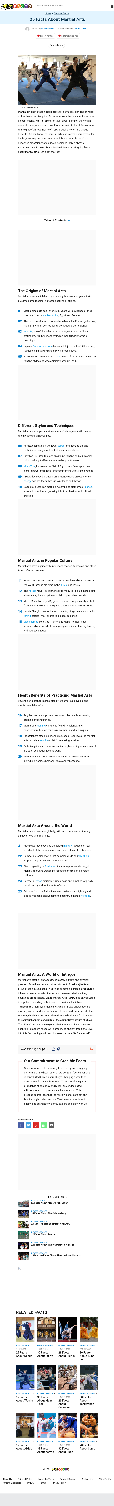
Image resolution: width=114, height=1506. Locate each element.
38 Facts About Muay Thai (44, 1401)
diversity (23, 1011)
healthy (43, 740)
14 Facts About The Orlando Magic (49, 1213)
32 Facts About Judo (65, 1450)
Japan (61, 445)
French (38, 881)
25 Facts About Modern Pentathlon (49, 1203)
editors (28, 1090)
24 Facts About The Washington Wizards (52, 1244)
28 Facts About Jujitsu (66, 1354)
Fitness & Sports (61, 13)
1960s (64, 584)
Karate (32, 590)
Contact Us (87, 1479)
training (41, 725)
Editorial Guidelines (69, 36)
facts (87, 147)
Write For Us (105, 1479)
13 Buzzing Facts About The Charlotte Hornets (56, 1255)
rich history (45, 296)
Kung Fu (28, 331)
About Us (7, 1479)
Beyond (22, 700)
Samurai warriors (42, 346)
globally (51, 831)
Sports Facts (56, 45)
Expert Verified (46, 36)
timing (27, 615)
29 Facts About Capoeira (64, 1404)
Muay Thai (29, 466)
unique (84, 129)
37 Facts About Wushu (24, 1399)
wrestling (83, 855)
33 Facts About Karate (45, 1450)
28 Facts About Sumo (87, 1447)
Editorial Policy (25, 1479)
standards (30, 1085)
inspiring (82, 993)
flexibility (31, 138)
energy (27, 481)
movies (68, 566)
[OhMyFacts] (17, 6)
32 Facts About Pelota (43, 1234)
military (67, 845)
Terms (42, 1483)
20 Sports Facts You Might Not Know (50, 1223)
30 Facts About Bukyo (45, 1354)
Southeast (50, 866)
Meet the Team (46, 1479)
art (58, 356)
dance (88, 486)
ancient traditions (77, 1028)
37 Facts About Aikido (24, 1447)
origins (71, 300)
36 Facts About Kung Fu (87, 1356)
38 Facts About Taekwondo (87, 1401)
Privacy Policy (59, 1483)
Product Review (67, 1479)
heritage (85, 895)
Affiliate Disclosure (12, 1483)
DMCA (30, 1483)
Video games (31, 621)
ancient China (51, 315)
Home (48, 13)
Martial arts (24, 431)
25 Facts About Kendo (24, 1354)
